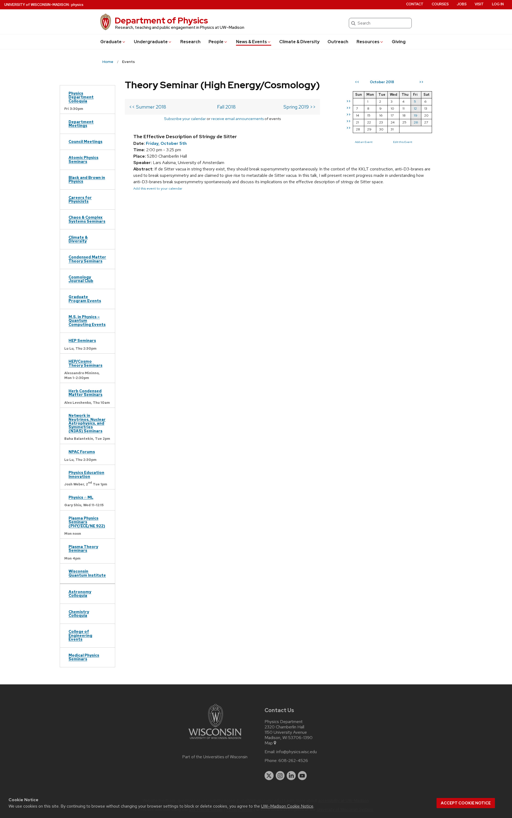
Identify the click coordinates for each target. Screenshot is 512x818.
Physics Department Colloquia (81, 97)
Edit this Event (402, 142)
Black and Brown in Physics (87, 179)
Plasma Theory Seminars (83, 548)
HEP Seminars (82, 340)
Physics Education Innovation (86, 474)
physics (77, 4)
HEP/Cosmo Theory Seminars (85, 363)
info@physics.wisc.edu (296, 752)
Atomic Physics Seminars (83, 159)
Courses (440, 4)
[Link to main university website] (215, 740)
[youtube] (302, 775)
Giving (399, 42)
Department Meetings (81, 123)
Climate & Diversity (299, 42)
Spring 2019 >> (299, 107)
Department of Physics (161, 20)
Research (190, 42)
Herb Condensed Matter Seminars (85, 392)
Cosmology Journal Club (81, 278)
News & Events (251, 42)
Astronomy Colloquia (80, 593)
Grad (111, 42)
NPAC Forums (82, 451)
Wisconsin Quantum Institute (87, 573)
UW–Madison (36, 4)
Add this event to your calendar (157, 188)
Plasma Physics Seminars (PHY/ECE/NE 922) (87, 522)
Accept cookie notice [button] (466, 803)
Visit (479, 4)
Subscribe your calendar (185, 118)
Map (269, 743)
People (216, 42)
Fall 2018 (226, 107)
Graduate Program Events (85, 298)
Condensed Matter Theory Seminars (87, 258)
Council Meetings (85, 141)
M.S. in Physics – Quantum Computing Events (87, 320)
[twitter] (269, 775)
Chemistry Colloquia (79, 613)
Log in (498, 4)
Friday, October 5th (166, 143)
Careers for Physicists (80, 199)
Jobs (462, 4)
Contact (414, 4)
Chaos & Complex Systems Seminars (87, 219)
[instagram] (280, 775)
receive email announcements (237, 118)
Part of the (214, 757)
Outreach (337, 42)
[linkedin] (291, 775)
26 (416, 122)
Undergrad (151, 42)
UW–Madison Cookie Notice (287, 806)
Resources (368, 42)
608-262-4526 (293, 760)
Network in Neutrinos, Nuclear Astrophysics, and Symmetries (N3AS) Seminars (87, 423)
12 (415, 108)
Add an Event (364, 142)
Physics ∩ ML (81, 497)
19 (415, 115)
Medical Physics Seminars (84, 657)
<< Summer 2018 (147, 107)
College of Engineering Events (80, 635)
